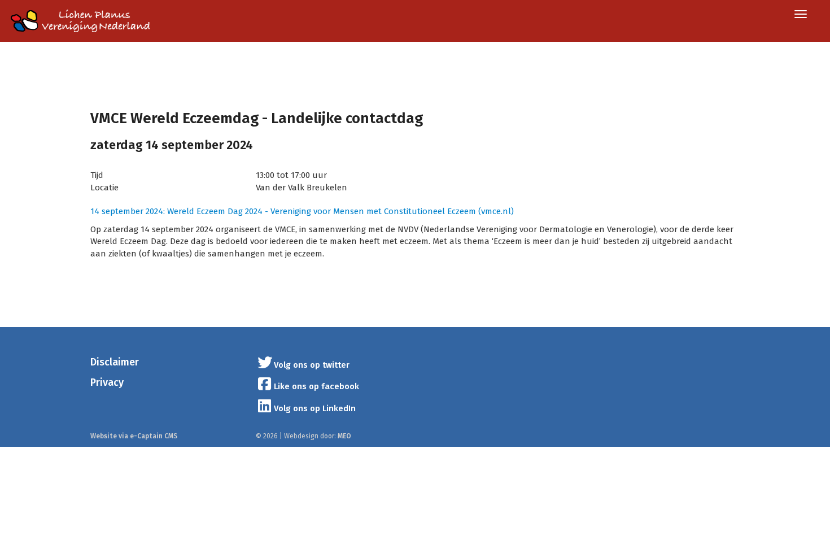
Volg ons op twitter (312, 365)
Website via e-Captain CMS (133, 436)
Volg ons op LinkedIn (315, 408)
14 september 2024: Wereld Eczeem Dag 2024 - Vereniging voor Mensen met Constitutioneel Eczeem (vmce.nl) (302, 211)
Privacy (107, 382)
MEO (344, 436)
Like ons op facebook (316, 386)
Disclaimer (114, 362)
